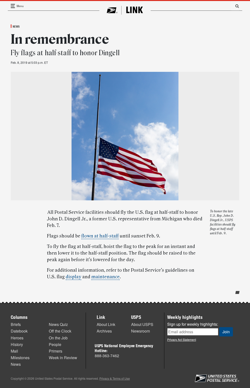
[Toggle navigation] (13, 6)
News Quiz (58, 324)
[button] (235, 6)
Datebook (19, 331)
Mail (14, 351)
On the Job (58, 338)
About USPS (142, 324)
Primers (55, 351)
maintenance (105, 277)
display (73, 277)
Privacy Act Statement (181, 339)
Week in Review (63, 357)
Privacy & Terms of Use (114, 378)
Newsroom (140, 331)
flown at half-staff (100, 236)
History (17, 344)
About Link (106, 324)
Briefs (16, 324)
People (55, 344)
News (16, 26)
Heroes (17, 338)
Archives (104, 331)
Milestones (20, 357)
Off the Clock (60, 331)
